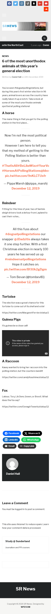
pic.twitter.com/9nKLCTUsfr (25, 176)
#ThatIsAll (10, 165)
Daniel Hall (16, 77)
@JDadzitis (22, 239)
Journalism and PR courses (17, 547)
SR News (25, 589)
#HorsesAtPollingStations (21, 170)
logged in (19, 509)
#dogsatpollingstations (22, 234)
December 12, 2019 (26, 188)
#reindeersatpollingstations (25, 259)
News (5, 56)
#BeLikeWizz (27, 165)
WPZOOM (25, 607)
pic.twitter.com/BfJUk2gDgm (25, 269)
